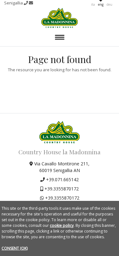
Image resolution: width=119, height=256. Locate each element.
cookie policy (62, 225)
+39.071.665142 (62, 179)
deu (109, 4)
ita (93, 4)
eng (100, 4)
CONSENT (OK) (15, 248)
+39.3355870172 (61, 189)
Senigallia (14, 3)
